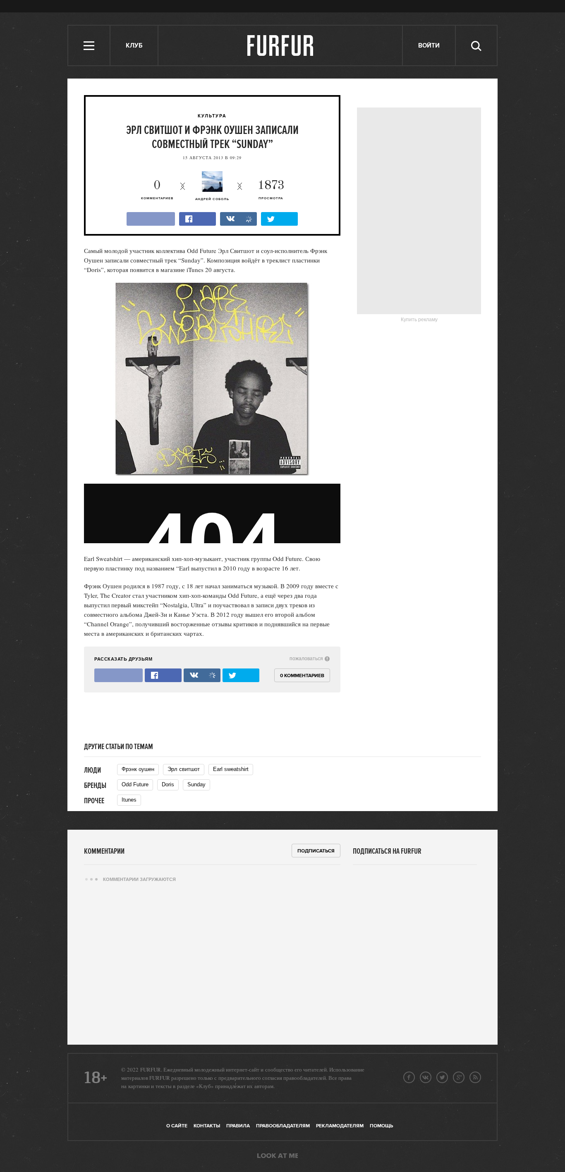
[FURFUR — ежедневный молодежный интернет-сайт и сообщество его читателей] (280, 45)
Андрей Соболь (212, 199)
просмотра (271, 190)
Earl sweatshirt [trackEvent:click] (231, 769)
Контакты (207, 1126)
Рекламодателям (340, 1126)
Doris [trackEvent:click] (168, 784)
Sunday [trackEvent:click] (196, 784)
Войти (429, 46)
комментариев (157, 190)
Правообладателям (283, 1126)
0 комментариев (302, 676)
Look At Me (277, 1156)
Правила (238, 1126)
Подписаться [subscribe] (316, 851)
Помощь (381, 1126)
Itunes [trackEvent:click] (129, 800)
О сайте (176, 1126)
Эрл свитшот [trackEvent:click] (184, 769)
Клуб (134, 46)
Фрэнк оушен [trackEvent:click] (138, 769)
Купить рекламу (419, 319)
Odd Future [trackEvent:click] (135, 784)
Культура (212, 116)
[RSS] (475, 1077)
